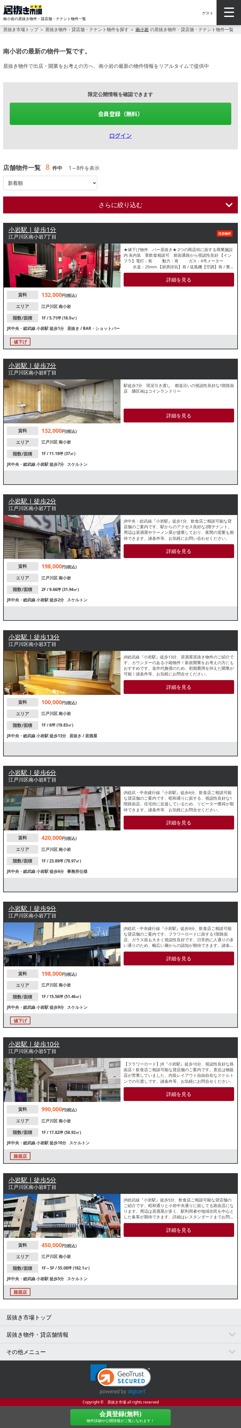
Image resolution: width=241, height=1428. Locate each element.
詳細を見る (178, 279)
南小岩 (142, 29)
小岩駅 (43, 328)
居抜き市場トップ (20, 29)
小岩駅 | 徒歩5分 (32, 1180)
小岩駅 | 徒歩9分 (32, 908)
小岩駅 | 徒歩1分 (32, 229)
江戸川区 (50, 306)
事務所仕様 (77, 871)
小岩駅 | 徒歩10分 (34, 1044)
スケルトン (77, 464)
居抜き (73, 328)
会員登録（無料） (120, 114)
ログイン (120, 135)
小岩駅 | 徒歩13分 (34, 637)
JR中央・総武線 (21, 328)
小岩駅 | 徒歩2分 (32, 501)
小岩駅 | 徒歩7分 (32, 365)
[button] (120, 1379)
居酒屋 (91, 735)
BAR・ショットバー (101, 328)
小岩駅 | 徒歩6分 (32, 772)
